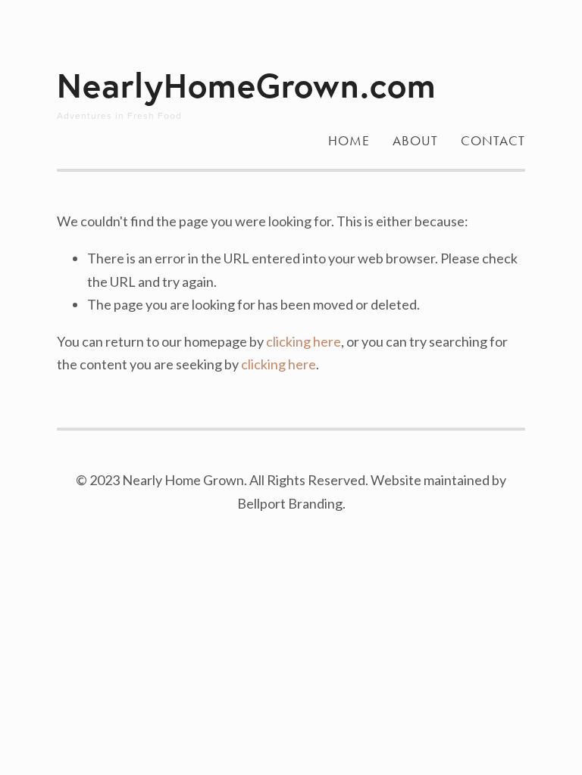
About (415, 140)
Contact (493, 140)
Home (349, 140)
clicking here (303, 341)
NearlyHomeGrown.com (246, 85)
